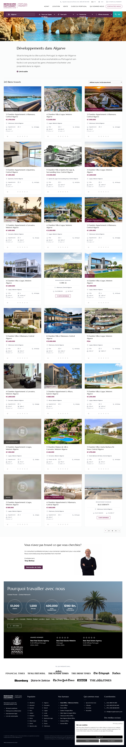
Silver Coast (33, 721)
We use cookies (81, 725)
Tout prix (63, 14)
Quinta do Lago (48, 718)
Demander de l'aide (33, 567)
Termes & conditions (11, 708)
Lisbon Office (64, 705)
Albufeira (32, 702)
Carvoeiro (47, 705)
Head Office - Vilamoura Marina (69, 702)
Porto (31, 718)
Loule (45, 713)
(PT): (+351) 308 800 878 (113, 708)
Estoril (46, 708)
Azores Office (64, 723)
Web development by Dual (10, 742)
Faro (31, 710)
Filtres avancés (103, 14)
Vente (65, 6)
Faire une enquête (32, 108)
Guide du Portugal (79, 6)
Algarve (46, 702)
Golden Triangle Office (66, 710)
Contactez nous (114, 6)
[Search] (117, 13)
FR (95, 1)
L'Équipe (88, 705)
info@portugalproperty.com (114, 711)
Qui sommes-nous (97, 6)
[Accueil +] (15, 5)
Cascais (32, 708)
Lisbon (31, 713)
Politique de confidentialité (13, 711)
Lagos (46, 710)
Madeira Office (64, 721)
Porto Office (63, 708)
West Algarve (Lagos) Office (68, 713)
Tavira (45, 723)
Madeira (32, 715)
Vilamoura (47, 726)
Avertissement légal (11, 713)
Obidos (46, 715)
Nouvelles (88, 710)
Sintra (31, 723)
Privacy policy (118, 723)
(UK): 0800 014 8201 (112, 702)
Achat (46, 6)
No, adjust (111, 741)
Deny (87, 741)
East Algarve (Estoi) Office (67, 718)
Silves (45, 721)
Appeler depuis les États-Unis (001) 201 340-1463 (75, 1)
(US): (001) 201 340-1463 (113, 705)
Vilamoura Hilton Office (66, 715)
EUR (101, 2)
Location (56, 6)
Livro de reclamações (12, 716)
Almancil (32, 705)
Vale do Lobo (33, 726)
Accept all (99, 737)
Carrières (88, 708)
